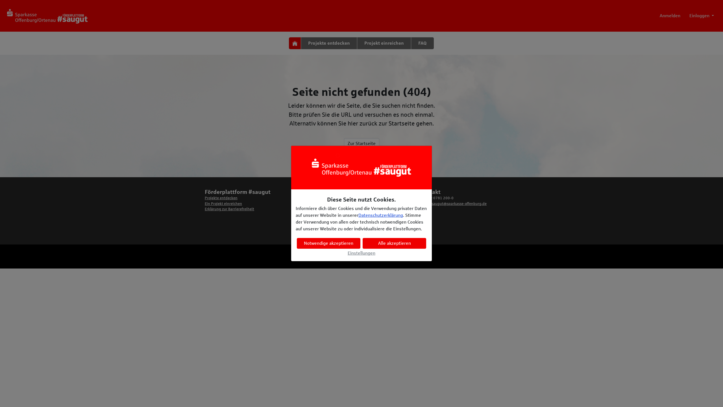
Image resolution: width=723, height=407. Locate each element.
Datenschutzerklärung (380, 215)
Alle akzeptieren (394, 243)
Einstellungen (361, 253)
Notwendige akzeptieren (328, 243)
